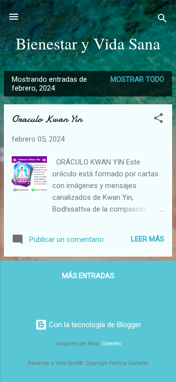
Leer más (147, 239)
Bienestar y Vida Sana (88, 43)
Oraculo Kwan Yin (47, 118)
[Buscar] (162, 20)
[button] (158, 119)
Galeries (111, 343)
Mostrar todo (137, 79)
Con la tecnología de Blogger (94, 324)
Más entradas (88, 276)
